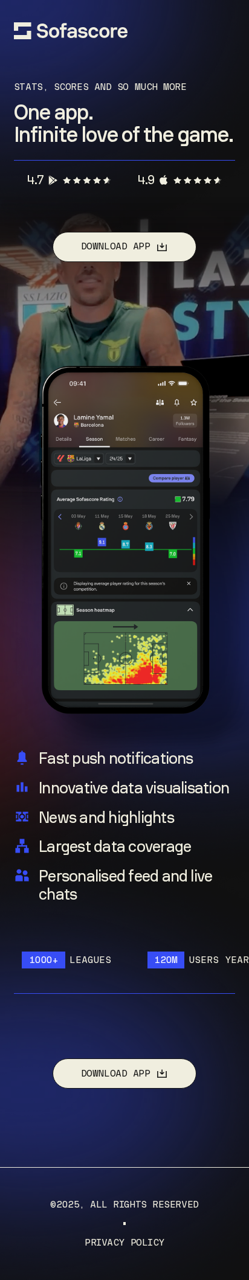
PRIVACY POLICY (124, 1242)
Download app (115, 246)
